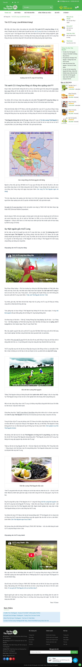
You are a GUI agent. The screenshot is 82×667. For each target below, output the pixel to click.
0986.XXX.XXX (75, 1)
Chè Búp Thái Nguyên (53, 665)
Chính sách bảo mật (51, 642)
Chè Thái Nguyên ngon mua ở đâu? (21, 519)
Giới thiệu (17, 12)
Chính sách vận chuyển (52, 637)
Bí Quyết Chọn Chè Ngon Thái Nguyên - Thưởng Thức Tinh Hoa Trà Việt (22, 615)
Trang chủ (8, 12)
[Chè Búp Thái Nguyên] (10, 7)
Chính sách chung (50, 635)
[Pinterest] (18, 2)
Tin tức (31, 642)
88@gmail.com (10, 655)
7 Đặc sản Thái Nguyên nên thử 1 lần (36, 295)
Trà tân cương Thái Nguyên (48, 120)
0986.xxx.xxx (68, 8)
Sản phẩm (31, 639)
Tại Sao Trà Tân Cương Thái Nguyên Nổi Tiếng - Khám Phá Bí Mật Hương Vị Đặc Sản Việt (26, 620)
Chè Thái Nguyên (29, 12)
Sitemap (66, 12)
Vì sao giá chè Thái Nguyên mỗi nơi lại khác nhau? (22, 588)
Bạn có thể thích (66, 82)
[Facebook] (10, 1)
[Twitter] (13, 2)
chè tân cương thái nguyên (48, 502)
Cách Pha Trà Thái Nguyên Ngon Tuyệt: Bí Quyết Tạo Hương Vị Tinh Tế (69, 76)
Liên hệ (31, 644)
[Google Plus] (15, 2)
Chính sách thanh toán (52, 639)
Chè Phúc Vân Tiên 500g (14, 661)
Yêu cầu (74, 652)
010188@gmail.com (64, 1)
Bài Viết (57, 12)
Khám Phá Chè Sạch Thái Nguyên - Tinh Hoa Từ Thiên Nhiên (19, 618)
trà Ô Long (38, 31)
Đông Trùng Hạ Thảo (44, 12)
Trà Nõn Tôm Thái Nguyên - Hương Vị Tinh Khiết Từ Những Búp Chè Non (22, 613)
